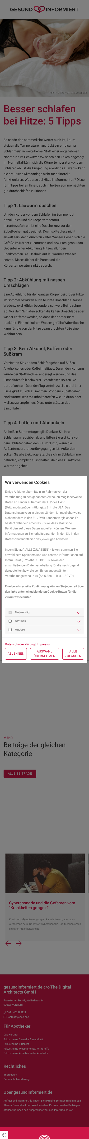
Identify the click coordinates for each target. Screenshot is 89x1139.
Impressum (44, 644)
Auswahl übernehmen (44, 654)
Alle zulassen (73, 654)
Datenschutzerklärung (20, 644)
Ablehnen (16, 653)
